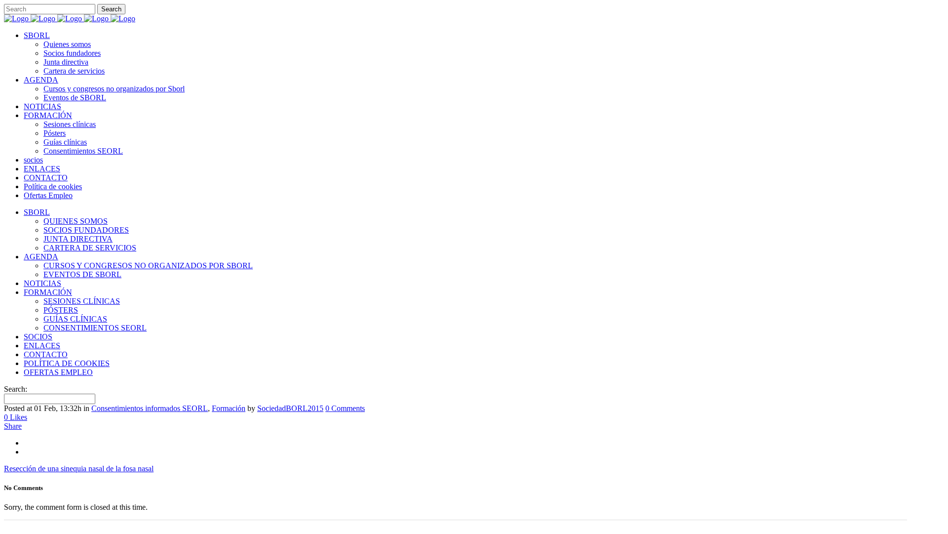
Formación (228, 408)
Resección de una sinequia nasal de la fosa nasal (79, 468)
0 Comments (345, 408)
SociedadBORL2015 (290, 408)
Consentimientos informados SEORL (149, 408)
